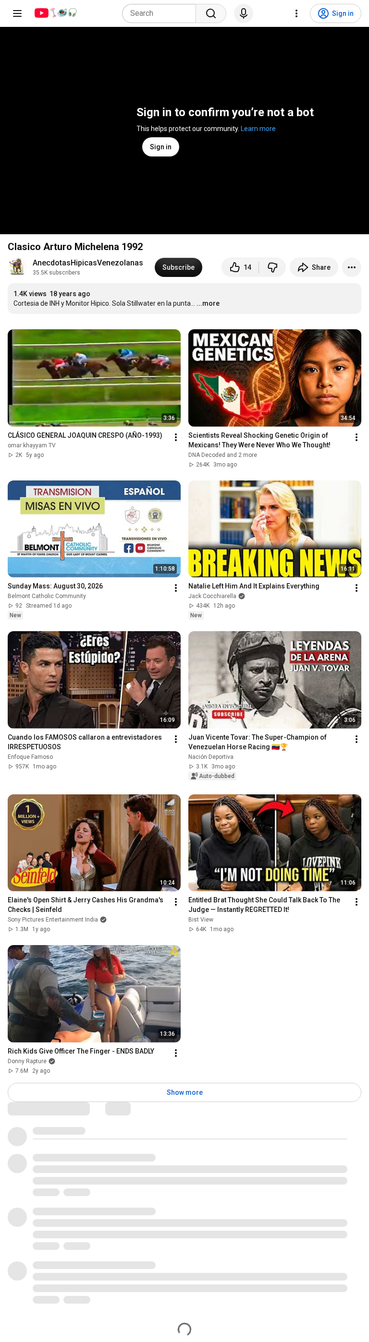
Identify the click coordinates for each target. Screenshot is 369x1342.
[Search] (211, 13)
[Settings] (296, 13)
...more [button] (208, 303)
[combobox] (162, 13)
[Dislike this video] (272, 267)
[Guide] (17, 13)
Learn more (258, 128)
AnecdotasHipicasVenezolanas (88, 262)
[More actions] (351, 267)
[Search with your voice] (243, 13)
